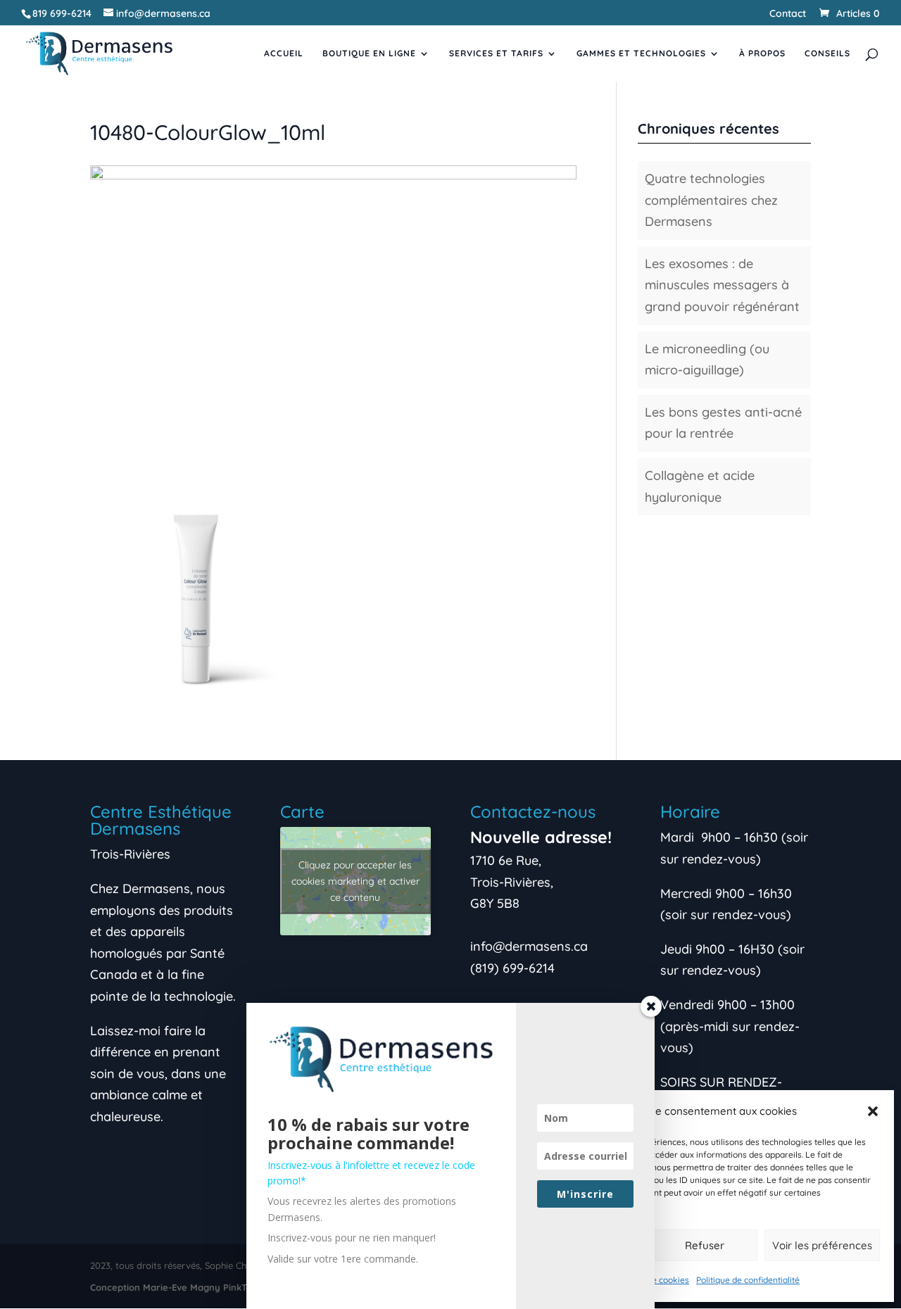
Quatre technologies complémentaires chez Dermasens (711, 199)
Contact (787, 14)
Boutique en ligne (369, 53)
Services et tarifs (496, 53)
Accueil (283, 53)
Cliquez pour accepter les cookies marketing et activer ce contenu (355, 881)
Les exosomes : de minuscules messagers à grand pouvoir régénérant (722, 285)
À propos (762, 53)
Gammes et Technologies (641, 53)
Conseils (827, 53)
